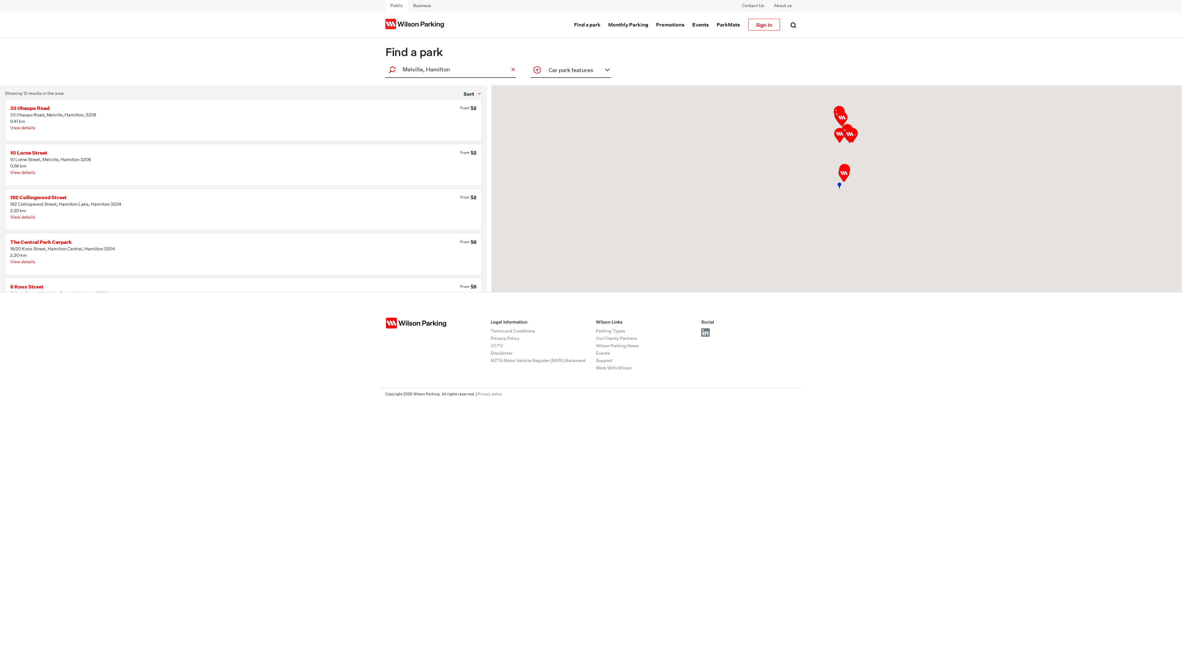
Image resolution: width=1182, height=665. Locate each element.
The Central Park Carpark (41, 242)
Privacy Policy (505, 338)
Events (700, 25)
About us (783, 5)
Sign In (764, 24)
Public (396, 5)
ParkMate (728, 25)
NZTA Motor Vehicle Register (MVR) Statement (538, 360)
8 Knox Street (27, 287)
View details (22, 127)
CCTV (497, 345)
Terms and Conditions (513, 330)
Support (604, 360)
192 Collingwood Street (38, 197)
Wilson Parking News (617, 345)
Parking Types (610, 330)
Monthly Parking (628, 25)
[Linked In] (705, 332)
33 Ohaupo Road (30, 108)
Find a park (587, 25)
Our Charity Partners (616, 338)
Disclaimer (502, 353)
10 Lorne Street (28, 153)
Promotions (670, 25)
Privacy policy (490, 394)
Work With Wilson (614, 367)
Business (422, 5)
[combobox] (449, 69)
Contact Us (753, 5)
